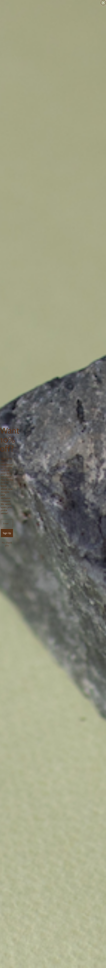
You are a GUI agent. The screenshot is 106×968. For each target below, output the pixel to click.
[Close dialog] (103, 3)
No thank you (7, 542)
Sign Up (7, 533)
